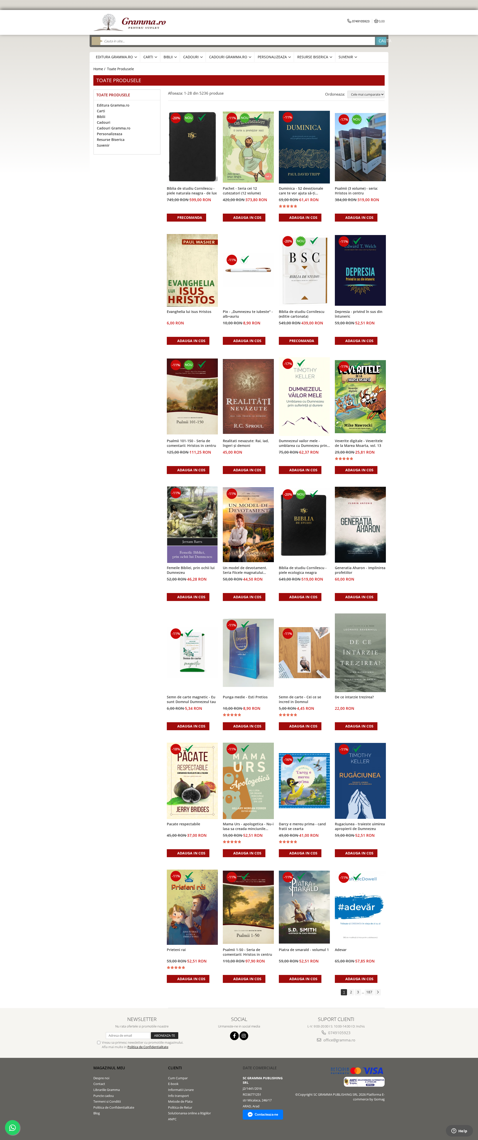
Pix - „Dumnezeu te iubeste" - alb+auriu (248, 314)
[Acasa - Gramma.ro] (130, 22)
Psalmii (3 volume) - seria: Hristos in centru (356, 190)
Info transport (178, 1095)
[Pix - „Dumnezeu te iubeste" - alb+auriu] (248, 270)
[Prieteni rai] (192, 907)
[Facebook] (234, 1035)
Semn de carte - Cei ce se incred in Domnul (300, 699)
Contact (99, 1083)
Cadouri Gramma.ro (113, 128)
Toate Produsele (120, 68)
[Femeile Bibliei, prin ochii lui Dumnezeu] (192, 524)
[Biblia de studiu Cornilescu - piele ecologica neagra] (304, 524)
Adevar (341, 949)
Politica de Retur (180, 1107)
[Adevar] (360, 907)
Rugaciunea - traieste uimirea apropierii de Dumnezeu (360, 826)
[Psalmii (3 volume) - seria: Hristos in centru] (360, 147)
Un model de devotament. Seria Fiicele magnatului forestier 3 (245, 570)
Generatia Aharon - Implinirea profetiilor (360, 570)
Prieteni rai (176, 949)
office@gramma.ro (338, 1039)
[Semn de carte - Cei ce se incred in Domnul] (304, 652)
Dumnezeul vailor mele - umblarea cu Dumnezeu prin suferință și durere (303, 443)
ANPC (172, 1119)
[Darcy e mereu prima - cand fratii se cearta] (304, 780)
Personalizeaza (109, 133)
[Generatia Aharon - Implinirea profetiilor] (360, 524)
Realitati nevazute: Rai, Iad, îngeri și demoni (246, 443)
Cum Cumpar (178, 1078)
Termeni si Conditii (107, 1101)
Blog (96, 1113)
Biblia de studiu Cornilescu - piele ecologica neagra (303, 570)
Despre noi (101, 1078)
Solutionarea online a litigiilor (189, 1113)
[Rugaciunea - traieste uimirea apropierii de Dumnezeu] (360, 781)
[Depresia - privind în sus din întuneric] (360, 270)
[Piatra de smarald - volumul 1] (304, 907)
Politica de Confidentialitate (147, 1047)
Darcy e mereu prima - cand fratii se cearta (302, 826)
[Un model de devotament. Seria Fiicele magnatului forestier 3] (248, 524)
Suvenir (103, 145)
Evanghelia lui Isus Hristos (189, 311)
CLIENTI (175, 1067)
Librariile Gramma (106, 1089)
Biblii (101, 116)
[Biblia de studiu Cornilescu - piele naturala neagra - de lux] (192, 147)
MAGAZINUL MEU (109, 1067)
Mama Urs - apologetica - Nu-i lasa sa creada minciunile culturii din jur (248, 827)
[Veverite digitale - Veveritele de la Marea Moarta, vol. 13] (360, 396)
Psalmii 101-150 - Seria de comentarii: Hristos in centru (191, 443)
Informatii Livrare (181, 1089)
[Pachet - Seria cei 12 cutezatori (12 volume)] (248, 147)
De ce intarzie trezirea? (354, 697)
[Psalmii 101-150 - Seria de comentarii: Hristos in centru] (192, 396)
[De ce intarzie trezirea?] (360, 652)
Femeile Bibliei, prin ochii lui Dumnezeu (191, 570)
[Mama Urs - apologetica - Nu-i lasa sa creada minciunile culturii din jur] (248, 781)
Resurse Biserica (110, 139)
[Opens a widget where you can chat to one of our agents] (459, 1131)
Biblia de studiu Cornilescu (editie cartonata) (301, 314)
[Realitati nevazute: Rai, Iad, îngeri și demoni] (248, 396)
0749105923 (339, 1032)
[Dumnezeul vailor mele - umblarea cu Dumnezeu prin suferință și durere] (304, 396)
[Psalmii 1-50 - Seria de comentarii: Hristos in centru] (248, 907)
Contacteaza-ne (266, 1114)
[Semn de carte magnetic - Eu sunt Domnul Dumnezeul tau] (192, 652)
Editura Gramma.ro (113, 105)
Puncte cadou (103, 1095)
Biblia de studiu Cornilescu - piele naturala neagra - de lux (192, 190)
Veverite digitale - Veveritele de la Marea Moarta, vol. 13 (359, 443)
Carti (101, 111)
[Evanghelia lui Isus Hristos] (192, 270)
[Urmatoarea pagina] (377, 992)
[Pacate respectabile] (192, 781)
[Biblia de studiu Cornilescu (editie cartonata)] (304, 270)
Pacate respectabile (183, 824)
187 (369, 992)
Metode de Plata (180, 1101)
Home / (99, 68)
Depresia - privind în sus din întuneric (358, 314)
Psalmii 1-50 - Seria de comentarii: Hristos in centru (247, 952)
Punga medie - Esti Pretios (245, 697)
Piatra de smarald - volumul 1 (304, 949)
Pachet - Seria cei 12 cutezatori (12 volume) (242, 190)
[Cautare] (380, 41)
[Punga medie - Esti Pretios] (248, 653)
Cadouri (103, 122)
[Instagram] (243, 1035)
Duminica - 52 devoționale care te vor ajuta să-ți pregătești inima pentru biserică (301, 191)
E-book (173, 1083)
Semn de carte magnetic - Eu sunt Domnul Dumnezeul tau (191, 699)
